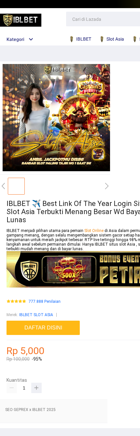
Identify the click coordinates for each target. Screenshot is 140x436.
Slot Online (94, 230)
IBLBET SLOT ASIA (36, 315)
